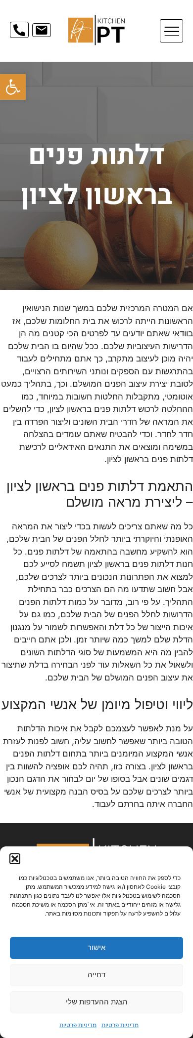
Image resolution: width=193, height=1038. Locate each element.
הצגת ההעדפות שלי (97, 1001)
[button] (13, 87)
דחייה (96, 974)
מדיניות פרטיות (120, 1025)
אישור (96, 947)
